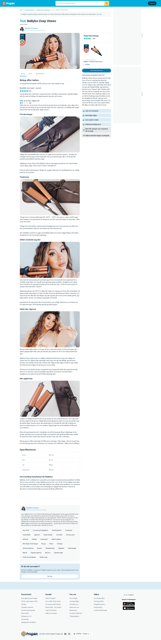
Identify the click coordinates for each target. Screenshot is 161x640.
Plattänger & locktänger (43, 10)
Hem (21, 10)
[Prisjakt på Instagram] (69, 634)
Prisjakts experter (29, 10)
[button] (128, 595)
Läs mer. (99, 14)
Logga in (152, 3)
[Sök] (106, 3)
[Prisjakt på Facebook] (65, 634)
